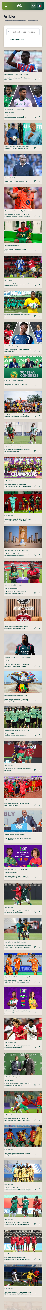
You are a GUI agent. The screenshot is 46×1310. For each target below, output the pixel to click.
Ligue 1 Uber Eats (9, 346)
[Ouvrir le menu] (6, 6)
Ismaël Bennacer (9, 112)
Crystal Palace (8, 74)
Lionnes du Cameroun (17, 446)
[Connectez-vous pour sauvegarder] (40, 79)
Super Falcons (8, 1254)
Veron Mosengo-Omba (15, 1077)
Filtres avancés (17, 39)
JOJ (26, 695)
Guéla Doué (7, 661)
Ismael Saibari (8, 623)
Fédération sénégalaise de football (14, 730)
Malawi (20, 585)
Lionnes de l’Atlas (23, 869)
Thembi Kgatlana (27, 977)
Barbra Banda (21, 942)
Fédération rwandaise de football (14, 834)
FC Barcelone (8, 211)
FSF (28, 730)
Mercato (25, 74)
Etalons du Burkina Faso (11, 245)
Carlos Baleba (8, 280)
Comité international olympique (13, 695)
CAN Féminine (8, 481)
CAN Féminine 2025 (10, 585)
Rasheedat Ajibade (10, 942)
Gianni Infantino (18, 380)
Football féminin (20, 550)
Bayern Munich (19, 623)
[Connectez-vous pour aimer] (35, 79)
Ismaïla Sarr (18, 74)
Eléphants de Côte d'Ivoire (12, 657)
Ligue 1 (18, 346)
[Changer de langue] (39, 5)
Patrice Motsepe (9, 1080)
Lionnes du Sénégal (10, 1042)
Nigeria (6, 446)
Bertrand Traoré (9, 109)
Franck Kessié (20, 109)
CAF (5, 380)
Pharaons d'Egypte (19, 211)
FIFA (10, 380)
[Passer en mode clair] (33, 5)
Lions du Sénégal (9, 178)
